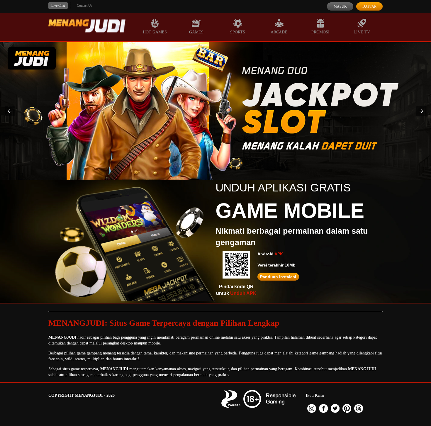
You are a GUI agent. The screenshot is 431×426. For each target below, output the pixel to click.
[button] (10, 111)
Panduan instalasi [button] (278, 276)
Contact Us (84, 6)
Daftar (369, 6)
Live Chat (58, 6)
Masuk (340, 6)
